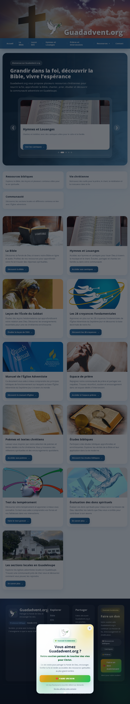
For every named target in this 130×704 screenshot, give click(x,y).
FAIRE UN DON (66, 678)
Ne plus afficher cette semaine (65, 689)
